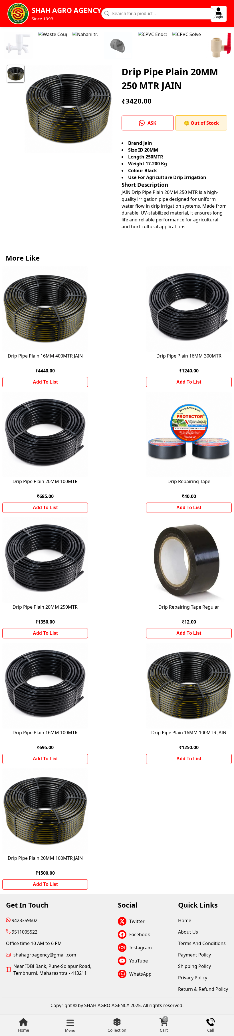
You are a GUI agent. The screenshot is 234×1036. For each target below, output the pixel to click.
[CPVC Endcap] (110, 46)
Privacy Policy (192, 978)
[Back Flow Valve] (75, 46)
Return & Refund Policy (203, 989)
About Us (188, 932)
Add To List (45, 382)
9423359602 (24, 920)
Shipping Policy (194, 966)
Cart (164, 1025)
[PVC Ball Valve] (212, 46)
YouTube (138, 961)
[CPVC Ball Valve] (178, 46)
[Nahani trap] (42, 46)
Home (23, 1030)
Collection (117, 1030)
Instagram (140, 947)
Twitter (137, 921)
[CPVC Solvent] (144, 46)
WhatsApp (140, 974)
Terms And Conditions (202, 943)
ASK (152, 123)
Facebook (139, 934)
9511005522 (24, 932)
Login (218, 17)
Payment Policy (194, 955)
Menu (70, 1030)
